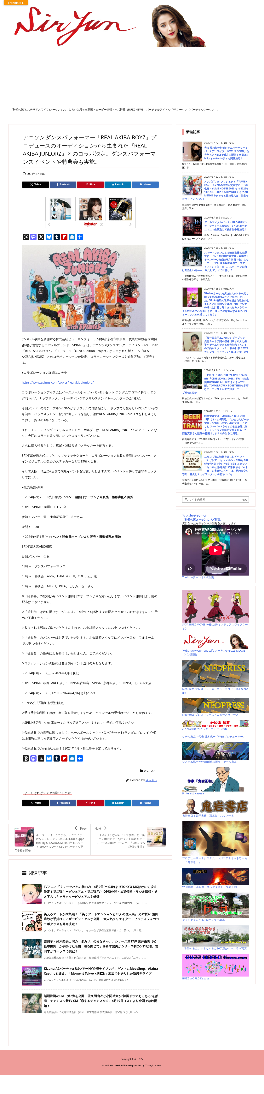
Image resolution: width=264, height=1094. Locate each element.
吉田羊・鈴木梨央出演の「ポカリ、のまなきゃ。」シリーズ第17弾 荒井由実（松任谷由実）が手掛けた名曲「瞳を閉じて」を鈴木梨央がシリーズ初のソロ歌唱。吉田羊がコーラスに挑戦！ (101, 946)
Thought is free (153, 1065)
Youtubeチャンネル (194, 515)
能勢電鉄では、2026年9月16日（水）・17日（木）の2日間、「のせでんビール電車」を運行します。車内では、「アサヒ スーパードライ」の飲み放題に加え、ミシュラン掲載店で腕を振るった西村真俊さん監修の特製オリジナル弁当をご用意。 (215, 424)
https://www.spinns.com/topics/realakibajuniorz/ (58, 382)
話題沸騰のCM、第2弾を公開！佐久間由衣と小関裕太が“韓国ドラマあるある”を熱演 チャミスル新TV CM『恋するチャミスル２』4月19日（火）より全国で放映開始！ (101, 1001)
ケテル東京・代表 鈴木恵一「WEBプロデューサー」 (214, 736)
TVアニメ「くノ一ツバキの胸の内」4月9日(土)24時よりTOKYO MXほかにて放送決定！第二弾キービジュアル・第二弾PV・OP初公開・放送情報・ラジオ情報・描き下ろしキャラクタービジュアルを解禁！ (100, 892)
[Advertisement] (132, 78)
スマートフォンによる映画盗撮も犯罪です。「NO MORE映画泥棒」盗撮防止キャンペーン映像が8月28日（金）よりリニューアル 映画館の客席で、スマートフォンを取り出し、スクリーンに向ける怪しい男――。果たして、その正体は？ (215, 261)
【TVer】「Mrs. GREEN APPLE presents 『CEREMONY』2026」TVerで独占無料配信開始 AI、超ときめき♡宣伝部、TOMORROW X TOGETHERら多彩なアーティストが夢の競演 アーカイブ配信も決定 (215, 383)
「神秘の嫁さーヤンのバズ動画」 (202, 519)
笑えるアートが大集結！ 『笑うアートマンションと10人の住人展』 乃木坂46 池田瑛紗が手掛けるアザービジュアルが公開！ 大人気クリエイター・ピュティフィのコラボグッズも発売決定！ (101, 919)
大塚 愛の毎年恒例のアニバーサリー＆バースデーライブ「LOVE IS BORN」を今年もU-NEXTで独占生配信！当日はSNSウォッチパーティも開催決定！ (226, 153)
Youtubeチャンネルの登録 (198, 577)
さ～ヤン (151, 780)
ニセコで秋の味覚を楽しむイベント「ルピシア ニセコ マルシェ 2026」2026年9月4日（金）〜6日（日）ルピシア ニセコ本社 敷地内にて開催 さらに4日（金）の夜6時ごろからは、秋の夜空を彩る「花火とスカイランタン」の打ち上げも (215, 465)
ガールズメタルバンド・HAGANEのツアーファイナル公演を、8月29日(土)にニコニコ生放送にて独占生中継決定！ (226, 225)
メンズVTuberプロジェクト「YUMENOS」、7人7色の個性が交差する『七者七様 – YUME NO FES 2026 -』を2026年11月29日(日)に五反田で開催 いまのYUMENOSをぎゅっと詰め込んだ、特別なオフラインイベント (215, 190)
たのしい (149, 770)
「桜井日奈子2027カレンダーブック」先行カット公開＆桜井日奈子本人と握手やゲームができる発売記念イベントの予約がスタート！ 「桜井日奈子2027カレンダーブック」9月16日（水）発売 (226, 345)
